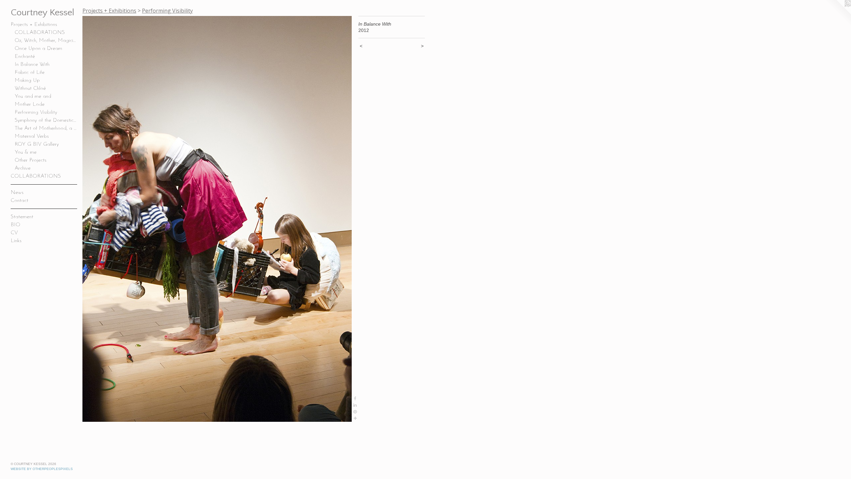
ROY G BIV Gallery (37, 144)
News (17, 192)
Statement (22, 217)
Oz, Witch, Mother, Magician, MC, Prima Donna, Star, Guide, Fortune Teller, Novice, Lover (46, 40)
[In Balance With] (217, 219)
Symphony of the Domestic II (46, 120)
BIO (15, 225)
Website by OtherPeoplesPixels (42, 469)
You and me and (33, 96)
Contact (19, 200)
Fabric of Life (30, 72)
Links (16, 240)
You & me (26, 152)
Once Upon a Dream (38, 48)
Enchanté (25, 56)
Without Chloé (30, 88)
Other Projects (31, 160)
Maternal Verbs (32, 136)
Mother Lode (30, 104)
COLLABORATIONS (40, 32)
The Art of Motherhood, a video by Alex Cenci (46, 128)
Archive (23, 168)
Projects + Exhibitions (34, 24)
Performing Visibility (36, 112)
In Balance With (32, 64)
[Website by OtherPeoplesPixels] (837, 13)
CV (14, 233)
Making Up (27, 80)
